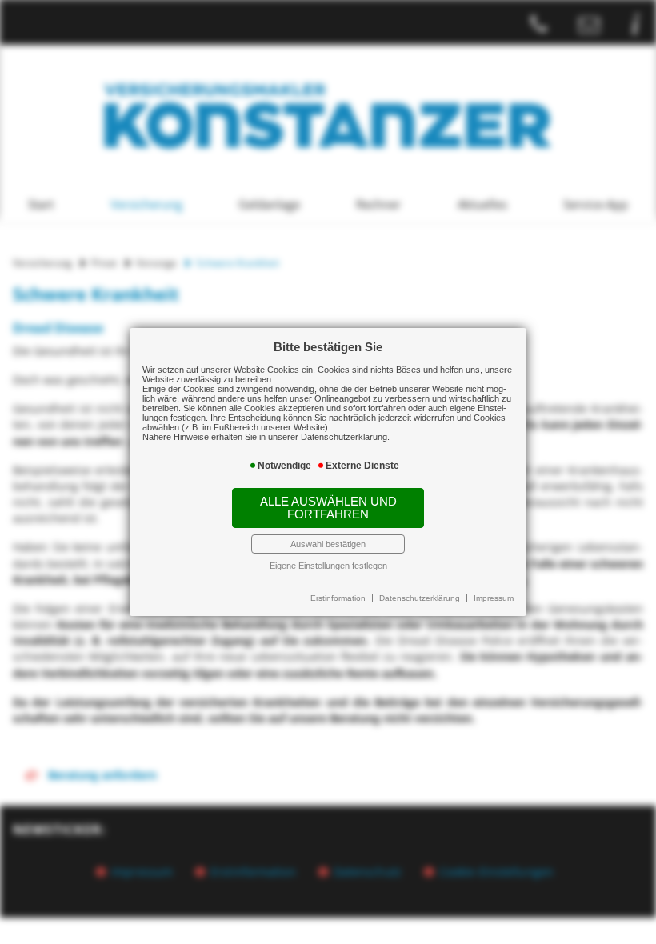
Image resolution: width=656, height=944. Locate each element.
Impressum (494, 598)
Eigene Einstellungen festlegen (328, 565)
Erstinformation (338, 598)
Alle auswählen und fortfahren (328, 508)
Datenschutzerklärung (419, 598)
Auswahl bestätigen (328, 544)
